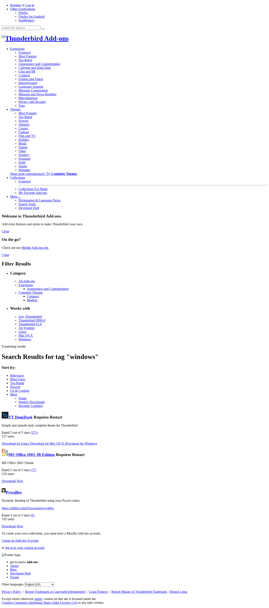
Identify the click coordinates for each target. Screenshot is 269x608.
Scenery (23, 155)
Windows (24, 339)
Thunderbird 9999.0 (31, 320)
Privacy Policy (12, 591)
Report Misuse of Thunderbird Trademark (139, 591)
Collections (17, 177)
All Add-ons (26, 281)
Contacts (24, 75)
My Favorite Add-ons (32, 193)
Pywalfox (14, 492)
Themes (15, 109)
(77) (33, 470)
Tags (21, 105)
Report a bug (178, 591)
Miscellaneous (27, 98)
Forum (14, 577)
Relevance (17, 375)
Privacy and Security (32, 102)
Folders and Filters (30, 79)
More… (15, 196)
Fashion (23, 132)
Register (15, 5)
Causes (23, 128)
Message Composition (33, 90)
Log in (29, 5)
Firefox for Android (31, 16)
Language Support (30, 86)
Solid (21, 162)
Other (22, 151)
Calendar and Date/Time (34, 67)
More (13, 394)
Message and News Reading (37, 94)
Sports (22, 166)
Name (22, 398)
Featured (24, 52)
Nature (23, 147)
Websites (24, 170)
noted (38, 599)
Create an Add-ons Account (20, 540)
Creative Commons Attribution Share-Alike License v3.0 (40, 602)
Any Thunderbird (30, 316)
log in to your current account (24, 547)
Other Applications (22, 9)
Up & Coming (19, 390)
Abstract (24, 124)
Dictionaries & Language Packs (39, 200)
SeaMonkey (26, 20)
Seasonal (24, 158)
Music (22, 143)
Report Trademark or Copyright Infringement (55, 591)
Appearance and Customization (39, 64)
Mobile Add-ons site (34, 247)
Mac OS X (25, 335)
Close (5, 231)
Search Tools (27, 204)
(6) (32, 515)
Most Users (17, 379)
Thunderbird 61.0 (30, 324)
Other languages (12, 584)
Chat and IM (26, 71)
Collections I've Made (32, 189)
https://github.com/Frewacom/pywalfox (28, 508)
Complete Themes (30, 292)
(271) (34, 432)
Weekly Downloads (31, 402)
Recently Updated (30, 406)
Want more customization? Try (43, 174)
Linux (22, 331)
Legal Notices (98, 591)
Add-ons (56, 38)
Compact (33, 296)
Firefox (23, 13)
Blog (13, 569)
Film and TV (27, 136)
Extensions (17, 49)
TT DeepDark (20, 417)
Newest (23, 121)
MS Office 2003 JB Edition (31, 454)
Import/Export (27, 83)
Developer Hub (28, 208)
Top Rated (25, 60)
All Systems (26, 328)
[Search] (43, 28)
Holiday (23, 139)
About (14, 566)
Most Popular (27, 56)
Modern (32, 300)
